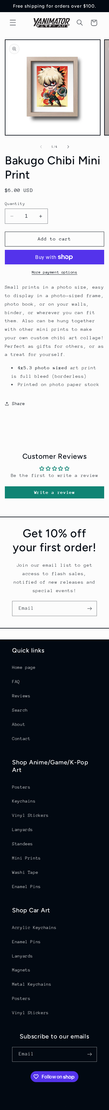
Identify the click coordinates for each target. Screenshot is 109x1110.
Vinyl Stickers (30, 815)
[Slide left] (41, 146)
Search (20, 710)
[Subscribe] (90, 608)
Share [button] (18, 403)
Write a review (54, 492)
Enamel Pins (26, 886)
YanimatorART (42, 1106)
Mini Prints (26, 858)
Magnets (21, 969)
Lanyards (22, 829)
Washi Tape (25, 872)
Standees (22, 843)
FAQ (16, 681)
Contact (21, 738)
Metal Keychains (31, 984)
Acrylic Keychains (34, 927)
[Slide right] (68, 146)
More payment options (55, 272)
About (18, 724)
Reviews (21, 695)
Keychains (24, 801)
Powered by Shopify (79, 1106)
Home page (24, 667)
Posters (21, 787)
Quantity (15, 203)
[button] (13, 23)
